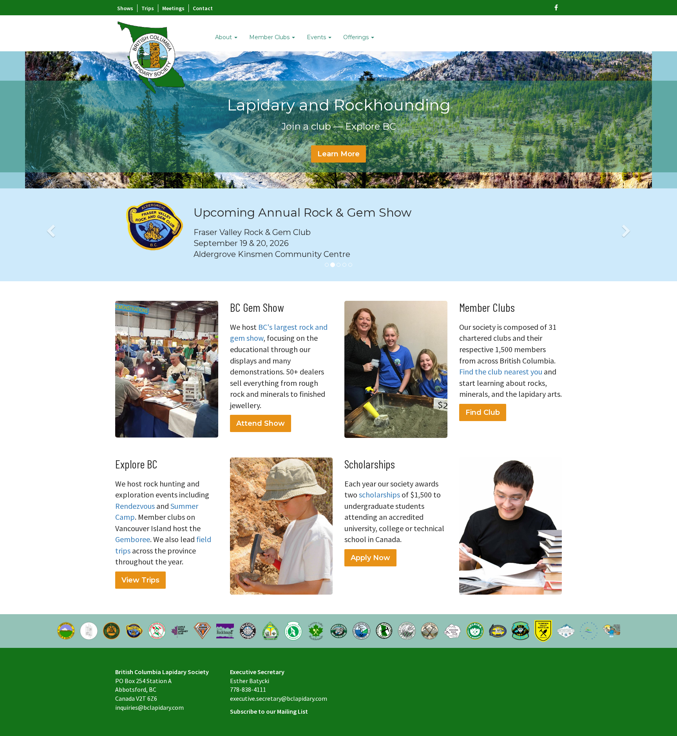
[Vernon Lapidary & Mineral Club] (566, 630)
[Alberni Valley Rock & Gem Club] (270, 630)
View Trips (140, 580)
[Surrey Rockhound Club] (225, 630)
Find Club (482, 412)
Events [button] (317, 37)
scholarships (379, 494)
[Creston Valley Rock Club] (429, 630)
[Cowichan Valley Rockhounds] (316, 630)
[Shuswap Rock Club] (520, 630)
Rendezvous (135, 506)
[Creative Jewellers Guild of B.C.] (89, 630)
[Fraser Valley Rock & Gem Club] (134, 630)
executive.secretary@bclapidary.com (278, 698)
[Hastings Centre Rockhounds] (157, 630)
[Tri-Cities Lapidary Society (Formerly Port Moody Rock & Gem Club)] (248, 630)
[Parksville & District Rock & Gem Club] (338, 630)
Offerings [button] (356, 37)
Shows (125, 8)
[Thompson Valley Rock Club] (543, 630)
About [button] (224, 37)
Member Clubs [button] (270, 37)
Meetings (173, 8)
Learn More (338, 154)
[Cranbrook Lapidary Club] (407, 630)
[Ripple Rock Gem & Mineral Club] (361, 630)
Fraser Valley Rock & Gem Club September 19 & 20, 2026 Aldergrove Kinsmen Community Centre (272, 243)
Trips (147, 8)
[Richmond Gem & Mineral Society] (202, 630)
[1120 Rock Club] (498, 630)
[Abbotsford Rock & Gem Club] (66, 630)
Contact (203, 8)
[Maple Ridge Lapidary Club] (179, 630)
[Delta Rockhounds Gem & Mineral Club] (111, 630)
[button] (50, 234)
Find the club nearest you (500, 371)
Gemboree (132, 539)
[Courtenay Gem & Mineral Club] (293, 630)
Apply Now (370, 557)
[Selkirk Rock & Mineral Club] (475, 630)
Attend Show (260, 423)
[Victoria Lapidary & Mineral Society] (384, 630)
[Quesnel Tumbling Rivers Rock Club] (611, 630)
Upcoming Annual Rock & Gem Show (302, 212)
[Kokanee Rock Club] (452, 630)
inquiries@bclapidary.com (149, 707)
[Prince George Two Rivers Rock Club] (588, 630)
